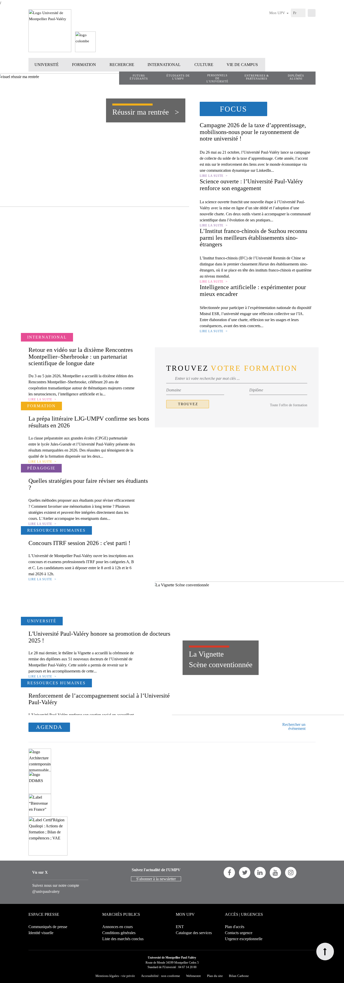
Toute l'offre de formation (288, 405)
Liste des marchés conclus (123, 939)
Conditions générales (118, 933)
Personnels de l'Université (217, 78)
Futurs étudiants (139, 77)
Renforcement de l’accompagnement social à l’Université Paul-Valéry (99, 698)
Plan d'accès (234, 927)
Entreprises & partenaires (257, 77)
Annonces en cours (117, 927)
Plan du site (215, 976)
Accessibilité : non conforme (160, 976)
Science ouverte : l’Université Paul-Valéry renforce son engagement (251, 184)
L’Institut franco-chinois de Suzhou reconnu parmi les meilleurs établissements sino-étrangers (253, 238)
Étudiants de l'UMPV (178, 77)
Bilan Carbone (239, 976)
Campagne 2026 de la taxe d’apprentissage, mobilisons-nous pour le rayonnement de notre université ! (253, 132)
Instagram (290, 872)
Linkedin (260, 872)
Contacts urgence (238, 933)
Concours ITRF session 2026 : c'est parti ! (79, 543)
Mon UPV (277, 13)
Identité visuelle (40, 933)
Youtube (275, 872)
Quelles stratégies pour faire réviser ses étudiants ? (88, 484)
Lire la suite (211, 176)
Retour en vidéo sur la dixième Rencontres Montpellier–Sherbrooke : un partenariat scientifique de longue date (80, 356)
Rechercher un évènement (293, 727)
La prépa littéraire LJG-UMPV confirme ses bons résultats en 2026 (88, 421)
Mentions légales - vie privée (115, 976)
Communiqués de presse (47, 927)
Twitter (244, 872)
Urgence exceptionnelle (243, 939)
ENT (180, 927)
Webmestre (193, 976)
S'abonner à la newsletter (156, 879)
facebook (229, 872)
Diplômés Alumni (296, 77)
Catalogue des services (194, 933)
